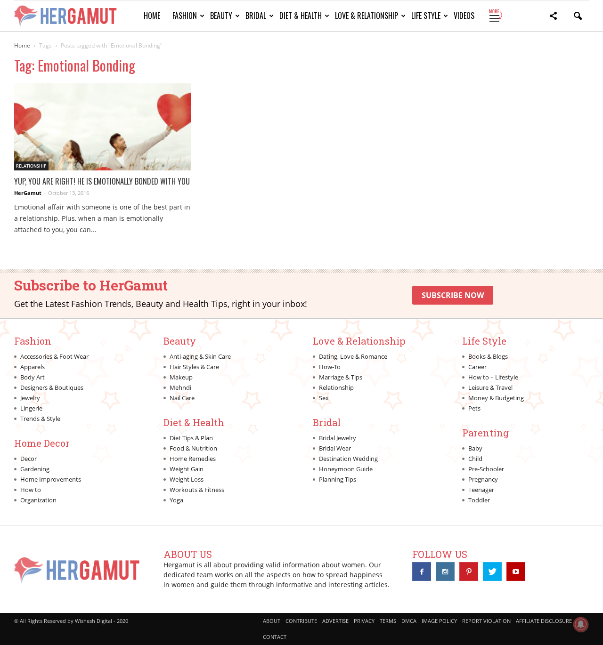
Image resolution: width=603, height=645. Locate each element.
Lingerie (31, 408)
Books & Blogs (488, 356)
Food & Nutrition (193, 448)
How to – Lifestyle (493, 377)
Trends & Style (40, 418)
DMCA (408, 620)
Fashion (184, 15)
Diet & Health (300, 15)
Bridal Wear (335, 448)
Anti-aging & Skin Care (200, 356)
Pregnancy (483, 479)
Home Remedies (193, 458)
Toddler (479, 500)
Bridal (255, 15)
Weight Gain (187, 469)
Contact (274, 636)
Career (477, 367)
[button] (553, 17)
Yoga (176, 500)
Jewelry (30, 398)
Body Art (32, 377)
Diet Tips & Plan (191, 438)
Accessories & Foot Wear (54, 356)
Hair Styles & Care (194, 367)
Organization (38, 500)
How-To (330, 367)
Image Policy (439, 620)
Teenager (481, 489)
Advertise (335, 620)
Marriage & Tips (340, 377)
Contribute (301, 620)
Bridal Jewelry (337, 438)
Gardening (34, 469)
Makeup (181, 377)
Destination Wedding (348, 458)
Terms (388, 620)
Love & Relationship (366, 15)
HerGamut (27, 192)
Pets (474, 408)
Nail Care (182, 398)
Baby (475, 448)
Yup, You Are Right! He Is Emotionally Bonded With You (102, 181)
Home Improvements (50, 479)
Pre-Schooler (486, 469)
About (271, 620)
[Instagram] (445, 571)
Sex (324, 398)
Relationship (31, 166)
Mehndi (180, 387)
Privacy (364, 620)
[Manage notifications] (580, 624)
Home (152, 15)
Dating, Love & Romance (353, 356)
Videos (464, 15)
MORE (495, 15)
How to (30, 489)
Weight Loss (187, 479)
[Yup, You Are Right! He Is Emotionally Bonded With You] (102, 126)
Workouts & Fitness (197, 489)
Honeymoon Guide (346, 469)
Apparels (32, 367)
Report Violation (486, 620)
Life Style (425, 15)
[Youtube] (515, 571)
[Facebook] (421, 571)
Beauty (221, 15)
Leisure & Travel (490, 387)
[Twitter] (492, 571)
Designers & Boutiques (51, 387)
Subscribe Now (453, 295)
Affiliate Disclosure (544, 620)
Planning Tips (337, 479)
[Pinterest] (468, 571)
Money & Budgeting (496, 398)
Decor (28, 458)
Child (475, 458)
